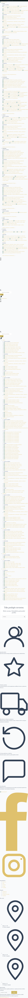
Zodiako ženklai (14, 584)
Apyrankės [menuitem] (4, 184)
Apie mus (4, 882)
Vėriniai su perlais (15, 483)
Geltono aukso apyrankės (19, 535)
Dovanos (4, 569)
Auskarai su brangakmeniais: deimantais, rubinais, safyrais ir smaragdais (15, 398)
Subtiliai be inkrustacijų (17, 599)
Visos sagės (12, 562)
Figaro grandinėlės (15, 450)
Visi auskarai (12, 405)
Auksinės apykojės (15, 556)
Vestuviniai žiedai (14, 375)
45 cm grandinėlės (15, 434)
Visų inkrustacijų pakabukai (20, 506)
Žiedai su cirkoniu (14, 356)
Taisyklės (4, 895)
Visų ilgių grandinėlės (17, 432)
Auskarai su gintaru (15, 401)
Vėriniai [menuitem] (3, 115)
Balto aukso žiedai (15, 349)
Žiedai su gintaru (14, 367)
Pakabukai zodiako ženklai (20, 527)
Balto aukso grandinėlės (18, 425)
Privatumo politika (5, 894)
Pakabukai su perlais (16, 517)
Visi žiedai (11, 372)
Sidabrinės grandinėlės (18, 426)
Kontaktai (4, 887)
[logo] (3, 2)
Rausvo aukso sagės (17, 563)
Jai (6, 573)
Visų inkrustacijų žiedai (17, 355)
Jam (7, 574)
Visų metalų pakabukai (17, 496)
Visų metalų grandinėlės (18, 421)
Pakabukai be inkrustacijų (19, 520)
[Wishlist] (0, 259)
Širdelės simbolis (15, 585)
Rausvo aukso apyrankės (19, 532)
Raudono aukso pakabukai (20, 497)
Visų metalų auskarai (17, 379)
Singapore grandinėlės (17, 454)
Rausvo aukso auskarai (18, 380)
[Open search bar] (0, 290)
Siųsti (14, 992)
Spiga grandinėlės (15, 457)
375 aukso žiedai (14, 344)
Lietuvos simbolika (15, 580)
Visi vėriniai (11, 489)
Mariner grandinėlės (16, 451)
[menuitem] (10, 6)
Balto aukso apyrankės (18, 534)
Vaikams (9, 575)
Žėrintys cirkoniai (14, 594)
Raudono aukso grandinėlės (21, 422)
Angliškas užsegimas (17, 408)
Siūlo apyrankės (14, 550)
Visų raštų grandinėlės (17, 444)
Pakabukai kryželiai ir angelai (21, 524)
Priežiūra (4, 884)
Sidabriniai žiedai (14, 351)
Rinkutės (9, 412)
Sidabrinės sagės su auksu (20, 567)
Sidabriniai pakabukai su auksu (22, 503)
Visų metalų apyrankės (18, 531)
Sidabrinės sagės (14, 566)
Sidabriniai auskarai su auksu (21, 386)
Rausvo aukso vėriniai (17, 464)
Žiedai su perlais (14, 366)
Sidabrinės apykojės (16, 557)
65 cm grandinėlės (15, 440)
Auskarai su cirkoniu (16, 390)
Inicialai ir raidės (14, 582)
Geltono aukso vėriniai (17, 465)
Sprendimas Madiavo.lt (4, 997)
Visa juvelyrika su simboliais (21, 578)
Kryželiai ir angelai (15, 581)
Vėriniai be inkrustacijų (17, 486)
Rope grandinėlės (15, 453)
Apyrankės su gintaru (17, 549)
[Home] (3, 791)
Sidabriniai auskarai (15, 384)
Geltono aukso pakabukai (19, 499)
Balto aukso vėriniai (16, 467)
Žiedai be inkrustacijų (17, 369)
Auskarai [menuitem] (4, 36)
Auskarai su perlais (15, 400)
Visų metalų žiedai (15, 342)
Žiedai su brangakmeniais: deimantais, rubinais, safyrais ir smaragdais (14, 364)
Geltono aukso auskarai (18, 381)
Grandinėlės (4, 418)
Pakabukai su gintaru (16, 518)
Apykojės (4, 553)
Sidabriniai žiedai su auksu (20, 352)
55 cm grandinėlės (15, 437)
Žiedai (3, 340)
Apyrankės (4, 528)
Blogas (3, 886)
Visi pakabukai (13, 522)
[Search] (1, 294)
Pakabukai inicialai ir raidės (20, 525)
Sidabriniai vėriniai (15, 468)
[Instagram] (14, 879)
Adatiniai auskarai (15, 407)
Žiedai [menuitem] (3, 3)
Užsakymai (4, 891)
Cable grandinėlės (15, 447)
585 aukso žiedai (14, 345)
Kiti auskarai (11, 416)
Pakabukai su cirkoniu (17, 507)
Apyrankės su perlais (17, 548)
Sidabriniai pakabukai (17, 502)
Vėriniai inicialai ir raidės (18, 492)
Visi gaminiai (12, 571)
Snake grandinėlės (15, 456)
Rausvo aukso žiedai (17, 347)
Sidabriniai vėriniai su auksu (20, 469)
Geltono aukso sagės (17, 564)
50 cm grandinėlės (15, 436)
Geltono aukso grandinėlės (20, 423)
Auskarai (4, 376)
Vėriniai (3, 460)
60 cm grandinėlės (15, 439)
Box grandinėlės (14, 446)
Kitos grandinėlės (15, 458)
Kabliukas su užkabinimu (18, 415)
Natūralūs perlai (14, 595)
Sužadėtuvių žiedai (15, 373)
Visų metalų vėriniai (16, 462)
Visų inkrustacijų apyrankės (20, 542)
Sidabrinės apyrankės (17, 536)
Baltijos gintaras (14, 596)
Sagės (3, 559)
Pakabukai (4, 493)
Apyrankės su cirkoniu (17, 543)
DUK (3, 883)
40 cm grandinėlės (15, 433)
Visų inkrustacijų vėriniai (18, 472)
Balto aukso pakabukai (18, 500)
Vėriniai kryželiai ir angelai (19, 490)
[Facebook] (14, 850)
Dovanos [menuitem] (4, 229)
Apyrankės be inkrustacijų (19, 552)
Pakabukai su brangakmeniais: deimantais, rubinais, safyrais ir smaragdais (15, 515)
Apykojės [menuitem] (4, 209)
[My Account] (0, 258)
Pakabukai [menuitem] (4, 148)
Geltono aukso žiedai (17, 348)
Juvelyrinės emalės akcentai (20, 598)
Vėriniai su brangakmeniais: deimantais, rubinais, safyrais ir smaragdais (15, 481)
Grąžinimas (4, 893)
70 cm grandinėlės (15, 442)
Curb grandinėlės (14, 448)
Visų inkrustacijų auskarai (19, 388)
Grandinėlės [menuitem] (4, 77)
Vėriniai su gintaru (15, 485)
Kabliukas (10, 414)
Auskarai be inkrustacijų (18, 402)
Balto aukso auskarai (17, 383)
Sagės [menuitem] (3, 218)
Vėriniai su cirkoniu (15, 474)
